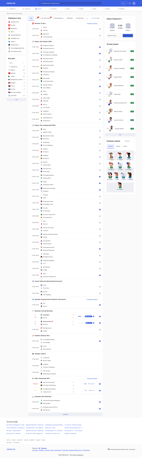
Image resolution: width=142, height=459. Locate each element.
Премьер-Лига (45, 335)
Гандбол (38, 440)
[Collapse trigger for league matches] (99, 23)
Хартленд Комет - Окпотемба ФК (34, 427)
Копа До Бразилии (47, 311)
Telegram (44, 448)
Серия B (43, 354)
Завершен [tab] (70, 18)
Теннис (14, 440)
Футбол (9, 440)
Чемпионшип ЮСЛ (44, 378)
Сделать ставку (128, 35)
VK (39, 448)
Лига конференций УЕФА (47, 125)
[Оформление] (129, 3)
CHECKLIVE (11, 3)
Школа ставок (49, 450)
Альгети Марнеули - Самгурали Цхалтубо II (16, 428)
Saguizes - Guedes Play (70, 433)
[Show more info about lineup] (99, 28)
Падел (43, 440)
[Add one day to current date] (91, 18)
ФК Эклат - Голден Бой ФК (14, 430)
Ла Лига (43, 23)
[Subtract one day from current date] (101, 18)
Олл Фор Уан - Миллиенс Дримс (73, 425)
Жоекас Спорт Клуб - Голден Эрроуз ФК (35, 430)
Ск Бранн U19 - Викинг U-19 (52, 433)
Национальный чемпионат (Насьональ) (53, 299)
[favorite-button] (30, 23)
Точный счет (16, 442)
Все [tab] (31, 18)
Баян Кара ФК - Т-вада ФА (13, 433)
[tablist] (56, 18)
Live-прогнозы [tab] (46, 18)
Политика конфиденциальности (72, 450)
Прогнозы (9, 442)
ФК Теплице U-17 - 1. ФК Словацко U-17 (74, 430)
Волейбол (32, 440)
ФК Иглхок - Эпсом (50, 427)
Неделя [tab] (110, 146)
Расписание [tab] (80, 18)
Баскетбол (20, 440)
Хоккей (26, 440)
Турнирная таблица (92, 23)
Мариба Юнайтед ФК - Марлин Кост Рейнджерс (35, 425)
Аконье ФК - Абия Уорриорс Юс (34, 433)
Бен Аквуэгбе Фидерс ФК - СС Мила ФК (16, 425)
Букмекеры (58, 450)
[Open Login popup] (133, 3)
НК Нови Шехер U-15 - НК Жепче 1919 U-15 (54, 430)
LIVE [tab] (37, 18)
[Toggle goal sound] (87, 18)
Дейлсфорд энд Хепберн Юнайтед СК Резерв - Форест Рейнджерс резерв (54, 425)
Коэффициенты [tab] (58, 18)
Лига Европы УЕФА (46, 41)
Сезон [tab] (125, 146)
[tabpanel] (65, 218)
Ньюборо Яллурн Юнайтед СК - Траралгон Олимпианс (74, 428)
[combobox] (124, 3)
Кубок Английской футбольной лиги (51, 281)
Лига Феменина (46, 396)
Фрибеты (41, 450)
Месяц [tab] (118, 146)
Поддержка (86, 450)
